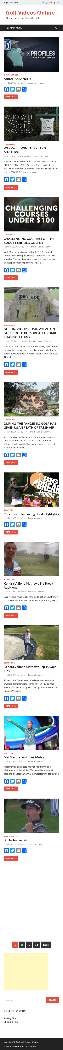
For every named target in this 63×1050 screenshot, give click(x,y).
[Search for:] (31, 1000)
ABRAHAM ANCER (17, 79)
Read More (10, 96)
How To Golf (9, 325)
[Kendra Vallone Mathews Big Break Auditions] (31, 560)
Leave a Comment (36, 83)
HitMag (33, 1046)
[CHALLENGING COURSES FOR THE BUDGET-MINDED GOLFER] (31, 215)
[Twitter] (58, 2)
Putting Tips (10, 1018)
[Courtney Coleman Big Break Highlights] (31, 490)
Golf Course (9, 235)
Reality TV (8, 510)
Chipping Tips (11, 1021)
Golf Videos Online (30, 12)
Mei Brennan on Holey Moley (24, 757)
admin (23, 83)
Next (46, 944)
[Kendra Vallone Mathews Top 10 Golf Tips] (31, 643)
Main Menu (16, 28)
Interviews (9, 579)
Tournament (10, 144)
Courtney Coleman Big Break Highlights (31, 514)
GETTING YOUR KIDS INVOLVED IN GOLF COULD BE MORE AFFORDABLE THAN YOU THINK (31, 333)
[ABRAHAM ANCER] (31, 55)
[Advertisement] (31, 906)
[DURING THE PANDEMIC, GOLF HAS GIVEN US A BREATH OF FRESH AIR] (31, 400)
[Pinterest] (54, 2)
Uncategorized (11, 75)
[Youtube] (50, 2)
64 (36, 944)
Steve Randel (25, 156)
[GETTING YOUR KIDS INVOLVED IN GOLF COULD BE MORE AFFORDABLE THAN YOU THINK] (31, 305)
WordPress (20, 1046)
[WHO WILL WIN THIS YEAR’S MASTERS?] (31, 125)
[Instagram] (46, 2)
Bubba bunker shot (17, 840)
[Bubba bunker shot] (31, 817)
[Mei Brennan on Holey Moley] (31, 734)
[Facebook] (43, 2)
